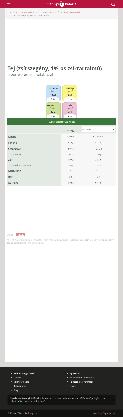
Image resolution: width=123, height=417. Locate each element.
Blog (16, 390)
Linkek (73, 386)
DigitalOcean (109, 413)
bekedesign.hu (30, 413)
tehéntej (20, 234)
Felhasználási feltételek (81, 381)
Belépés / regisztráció (24, 373)
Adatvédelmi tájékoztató (82, 377)
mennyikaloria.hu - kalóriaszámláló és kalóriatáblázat (61, 4)
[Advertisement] (62, 42)
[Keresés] (113, 4)
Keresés (17, 377)
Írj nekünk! (75, 373)
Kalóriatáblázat (21, 381)
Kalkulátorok (20, 386)
